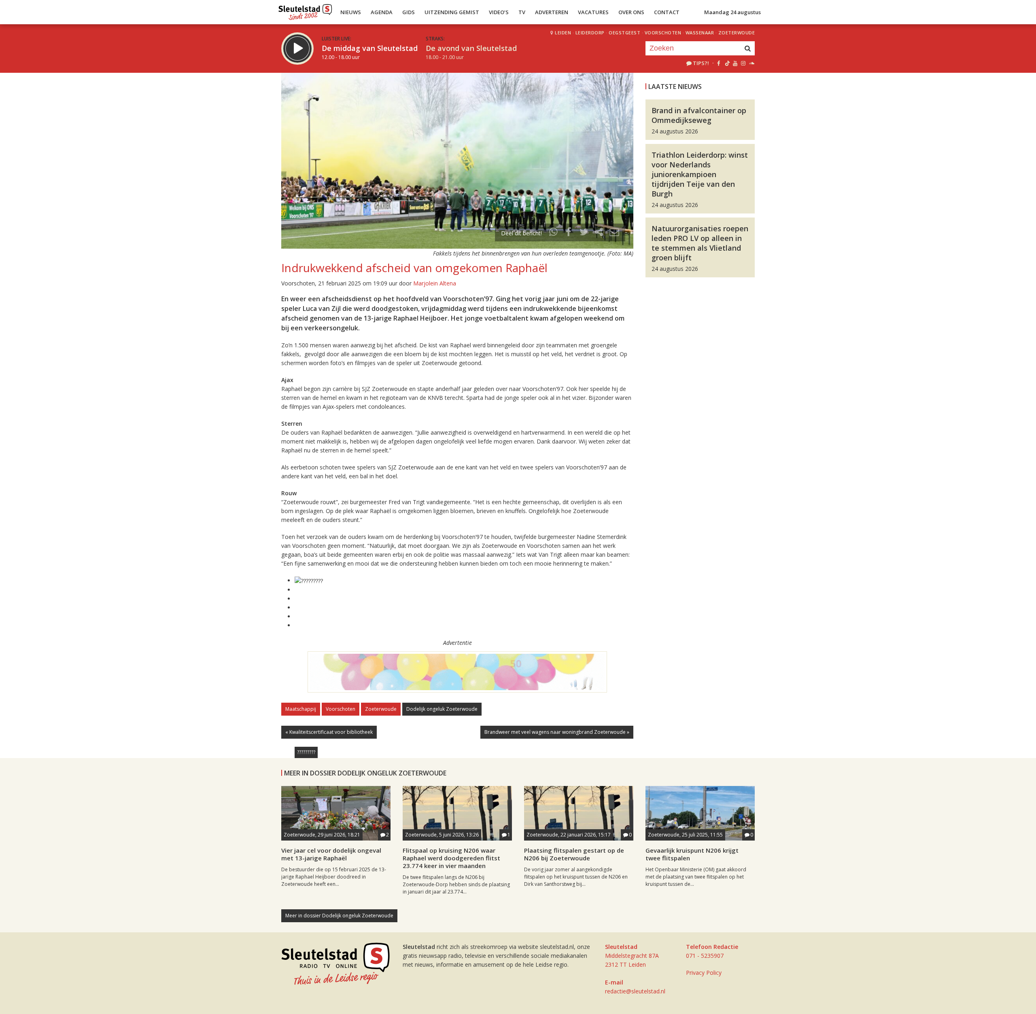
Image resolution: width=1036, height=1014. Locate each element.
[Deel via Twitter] (584, 233)
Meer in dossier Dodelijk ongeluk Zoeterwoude (339, 915)
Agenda (382, 12)
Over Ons (631, 12)
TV (521, 12)
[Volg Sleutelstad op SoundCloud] (751, 63)
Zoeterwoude (736, 33)
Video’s (499, 12)
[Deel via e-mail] (614, 233)
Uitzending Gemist (452, 12)
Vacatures (593, 12)
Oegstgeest (624, 33)
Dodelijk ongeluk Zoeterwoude (442, 709)
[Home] (305, 10)
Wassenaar (700, 33)
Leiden (563, 33)
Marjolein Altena (434, 283)
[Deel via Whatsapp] (553, 233)
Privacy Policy (704, 972)
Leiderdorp (590, 33)
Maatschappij (300, 709)
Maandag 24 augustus (732, 12)
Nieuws (350, 12)
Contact (666, 12)
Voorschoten (663, 33)
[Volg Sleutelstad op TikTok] (727, 63)
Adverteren (551, 12)
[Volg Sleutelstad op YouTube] (735, 63)
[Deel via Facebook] (569, 233)
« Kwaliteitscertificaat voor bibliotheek (329, 732)
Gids (408, 12)
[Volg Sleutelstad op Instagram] (743, 63)
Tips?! (701, 63)
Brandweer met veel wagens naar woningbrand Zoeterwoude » (556, 732)
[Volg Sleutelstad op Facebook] (718, 63)
